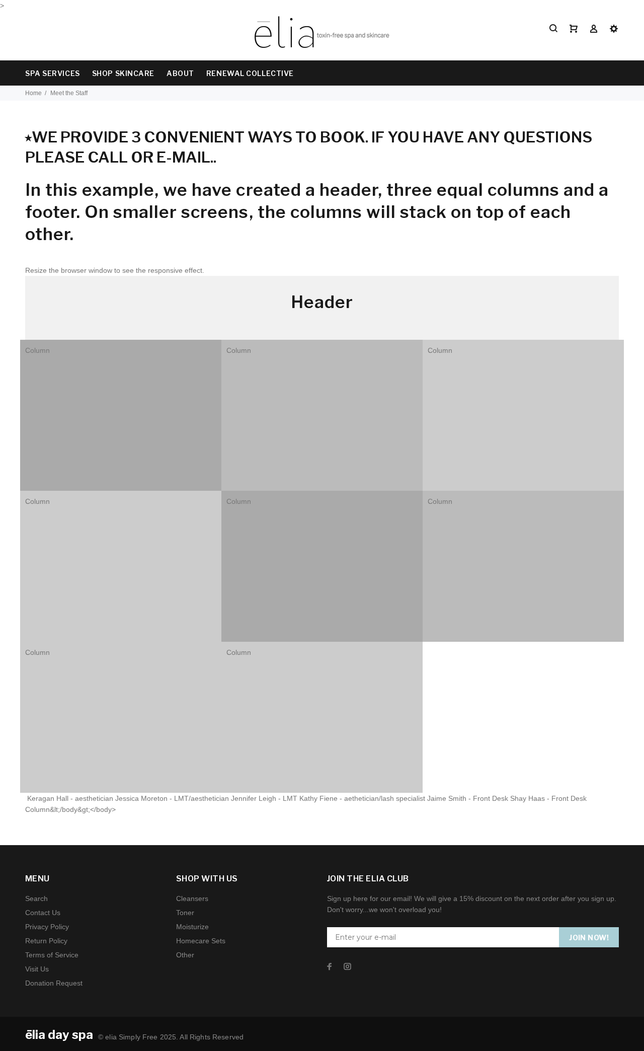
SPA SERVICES (52, 73)
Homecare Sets (200, 941)
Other (185, 955)
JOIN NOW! (589, 937)
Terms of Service (51, 955)
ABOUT (180, 73)
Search (36, 898)
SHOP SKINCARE (123, 73)
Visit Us (37, 969)
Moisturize (192, 927)
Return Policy (46, 941)
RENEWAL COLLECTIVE (250, 73)
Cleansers (192, 898)
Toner (185, 913)
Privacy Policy (47, 927)
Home (33, 93)
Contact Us (42, 913)
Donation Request (54, 983)
